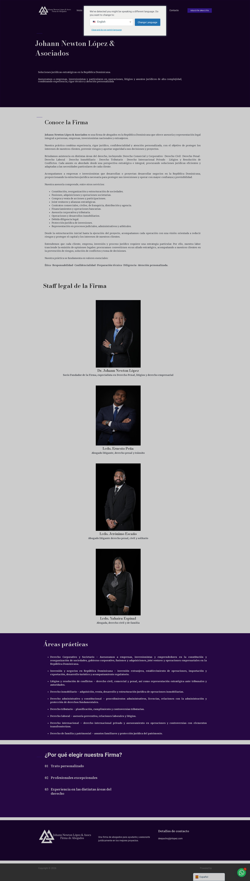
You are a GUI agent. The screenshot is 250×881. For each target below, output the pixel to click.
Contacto (174, 10)
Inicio (79, 10)
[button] (200, 10)
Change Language (147, 22)
